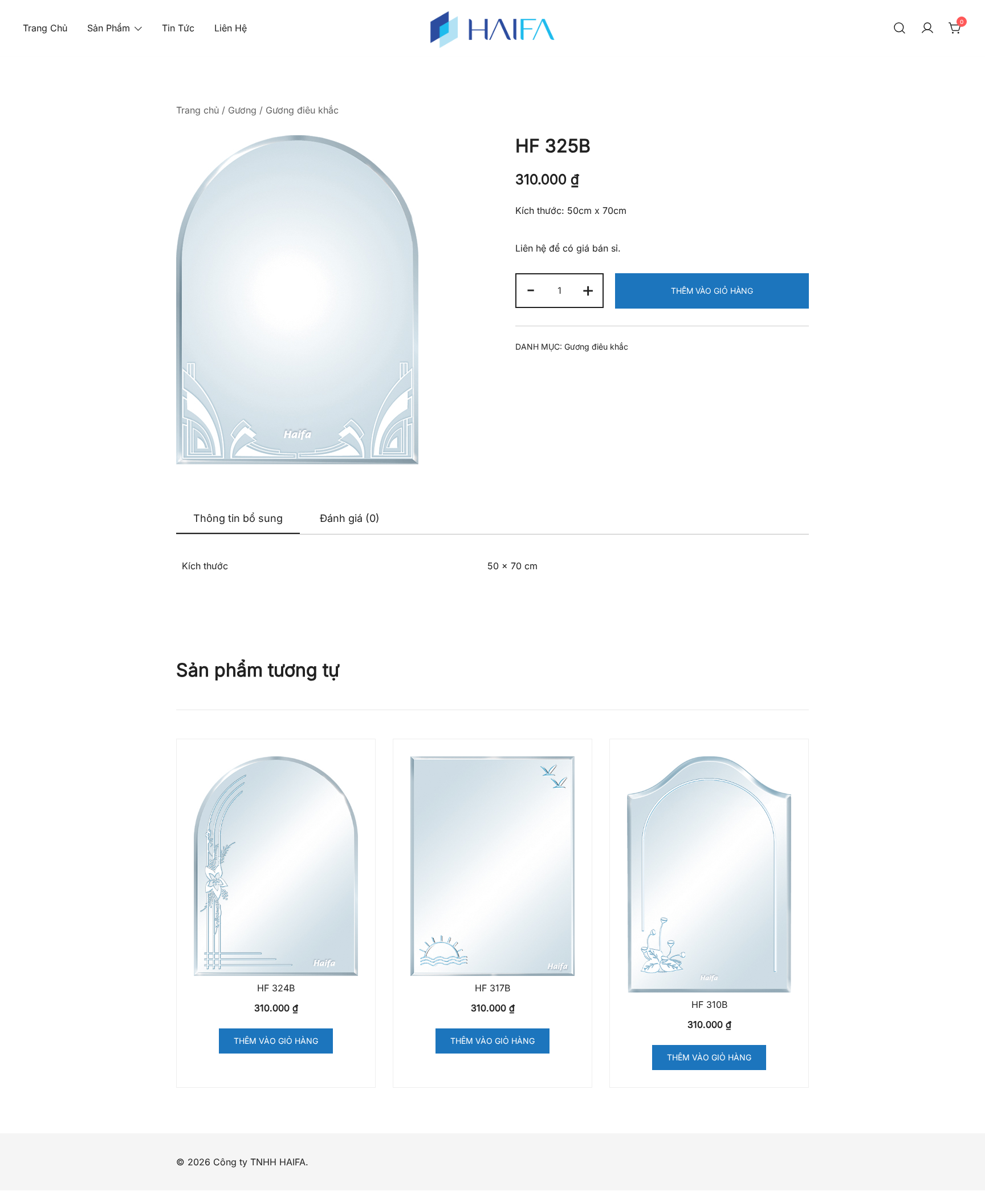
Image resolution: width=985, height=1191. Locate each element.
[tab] (238, 519)
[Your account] (927, 28)
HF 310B (709, 1004)
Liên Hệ (230, 28)
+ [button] (588, 289)
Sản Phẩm (108, 28)
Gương (242, 110)
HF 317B (492, 988)
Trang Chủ (45, 28)
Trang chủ (197, 110)
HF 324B (276, 988)
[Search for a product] (899, 29)
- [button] (530, 289)
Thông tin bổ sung (238, 518)
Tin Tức (178, 28)
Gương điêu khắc (302, 110)
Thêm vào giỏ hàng (712, 290)
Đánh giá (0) (350, 518)
